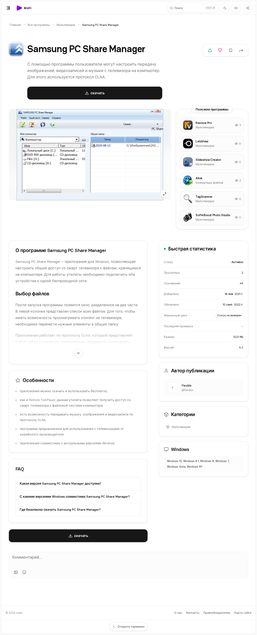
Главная (15, 25)
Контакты (192, 613)
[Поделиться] (241, 50)
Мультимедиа (66, 25)
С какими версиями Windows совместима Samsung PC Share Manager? (75, 496)
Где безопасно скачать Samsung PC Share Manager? (60, 509)
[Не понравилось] (220, 50)
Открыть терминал (130, 626)
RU (236, 8)
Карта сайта (242, 613)
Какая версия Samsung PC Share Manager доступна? (60, 483)
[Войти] (247, 8)
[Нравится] (210, 50)
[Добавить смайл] (24, 572)
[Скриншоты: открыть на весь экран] (90, 154)
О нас (178, 613)
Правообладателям (216, 613)
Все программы (39, 25)
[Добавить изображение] (15, 572)
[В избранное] (230, 50)
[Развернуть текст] (78, 353)
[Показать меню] (8, 8)
